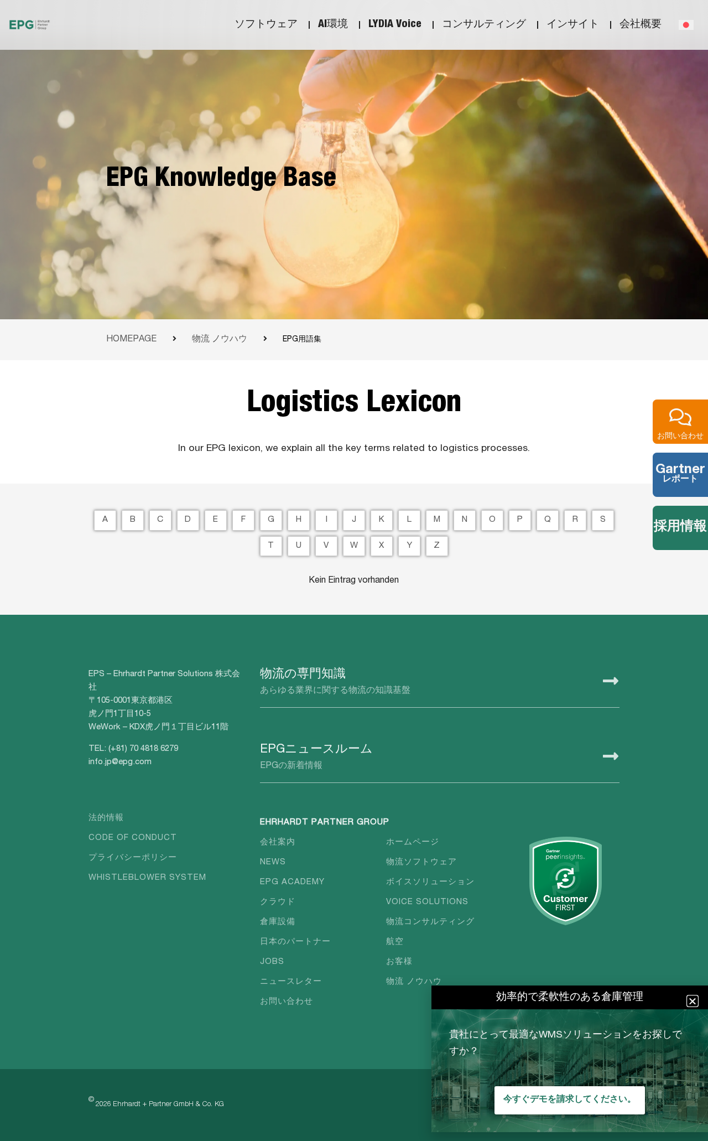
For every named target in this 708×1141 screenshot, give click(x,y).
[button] (692, 1001)
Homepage (131, 339)
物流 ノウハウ (219, 339)
